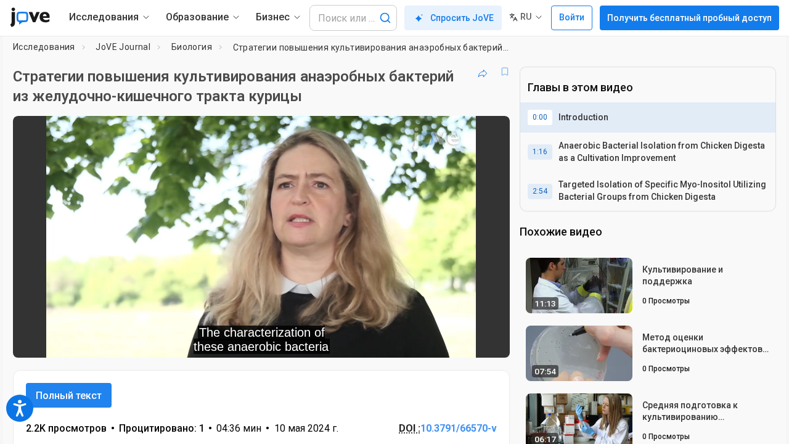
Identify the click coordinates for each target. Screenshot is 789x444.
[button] (490, 133)
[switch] (365, 339)
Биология (191, 47)
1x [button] (436, 340)
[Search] (385, 18)
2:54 (540, 191)
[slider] (193, 340)
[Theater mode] (490, 339)
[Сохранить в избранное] (505, 71)
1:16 (540, 151)
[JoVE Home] (30, 17)
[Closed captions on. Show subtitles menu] (462, 339)
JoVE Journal (123, 47)
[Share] (483, 71)
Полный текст (69, 395)
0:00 (540, 117)
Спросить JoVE (462, 18)
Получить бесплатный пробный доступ (689, 18)
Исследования (44, 47)
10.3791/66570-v (458, 428)
